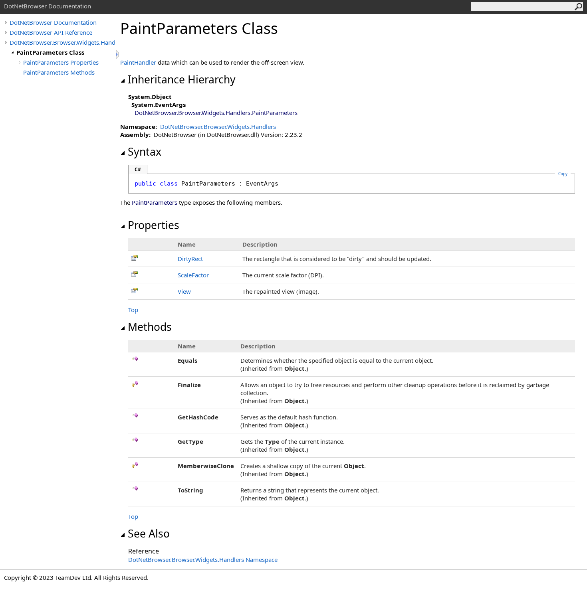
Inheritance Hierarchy (182, 79)
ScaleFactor (193, 275)
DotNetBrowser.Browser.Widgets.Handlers (63, 42)
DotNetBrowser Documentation (53, 22)
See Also (149, 533)
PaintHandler (138, 62)
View (184, 291)
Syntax (144, 151)
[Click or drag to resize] (118, 54)
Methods (150, 327)
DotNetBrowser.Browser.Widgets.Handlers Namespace (203, 559)
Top (133, 310)
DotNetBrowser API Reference (51, 32)
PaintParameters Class (50, 52)
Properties (153, 225)
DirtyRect (190, 259)
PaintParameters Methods (59, 72)
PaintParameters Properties (61, 62)
